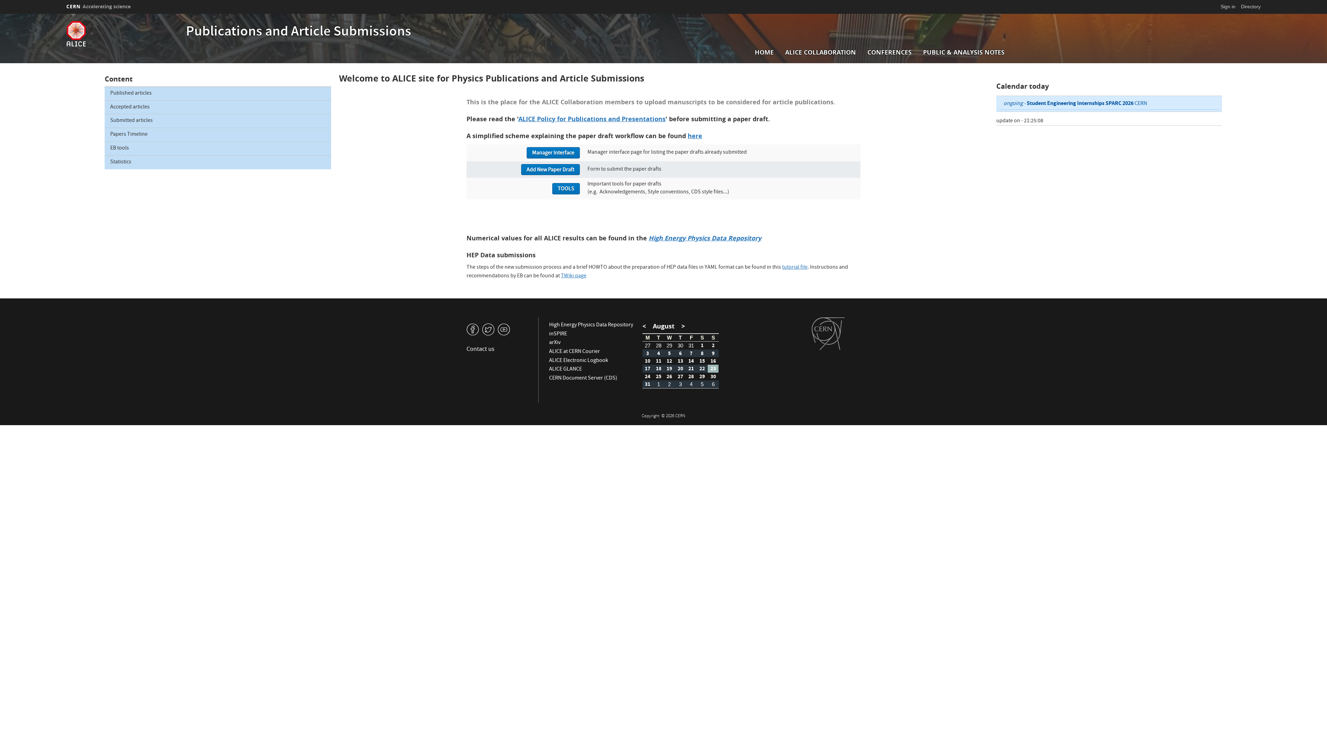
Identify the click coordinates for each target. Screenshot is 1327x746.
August (663, 326)
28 (658, 345)
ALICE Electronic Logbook (578, 361)
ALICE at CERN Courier (574, 352)
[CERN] (828, 333)
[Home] (124, 34)
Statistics (120, 162)
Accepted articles (130, 107)
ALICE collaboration (820, 52)
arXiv (555, 343)
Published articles (131, 93)
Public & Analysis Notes (964, 52)
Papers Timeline (129, 135)
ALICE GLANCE (565, 369)
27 (647, 345)
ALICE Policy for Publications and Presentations (592, 119)
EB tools (119, 148)
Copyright (651, 416)
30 (680, 345)
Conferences (889, 52)
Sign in (1228, 6)
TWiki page (573, 276)
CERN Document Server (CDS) (583, 378)
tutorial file (795, 268)
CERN (98, 6)
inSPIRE (558, 334)
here (695, 136)
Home (764, 52)
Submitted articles (131, 121)
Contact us (481, 349)
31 (691, 345)
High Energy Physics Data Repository (591, 325)
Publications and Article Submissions (298, 32)
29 (669, 345)
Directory (1251, 6)
